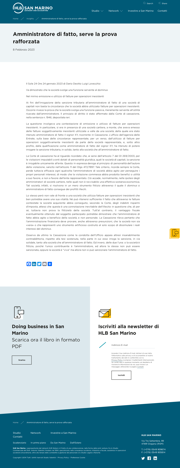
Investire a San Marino (141, 10)
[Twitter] (143, 458)
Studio (95, 10)
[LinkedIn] (155, 458)
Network (114, 10)
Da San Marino (57, 442)
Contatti (162, 10)
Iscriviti (121, 375)
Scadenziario (19, 442)
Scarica (21, 360)
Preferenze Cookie (78, 457)
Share (164, 3)
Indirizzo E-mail (119, 345)
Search (150, 3)
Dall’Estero (75, 442)
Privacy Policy (117, 360)
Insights (30, 19)
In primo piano (38, 442)
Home (15, 19)
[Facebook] (149, 458)
